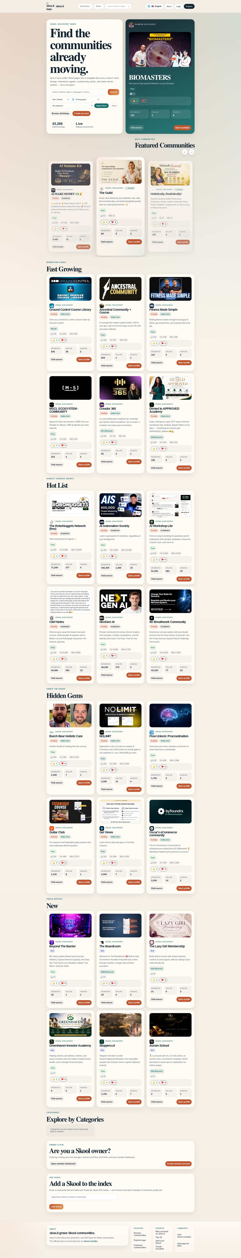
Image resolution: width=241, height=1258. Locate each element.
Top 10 (159, 1237)
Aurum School (159, 1045)
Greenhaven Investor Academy (70, 1045)
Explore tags (140, 1240)
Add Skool (56, 1207)
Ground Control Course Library (70, 309)
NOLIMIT (105, 736)
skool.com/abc (91, 1241)
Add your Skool (160, 1242)
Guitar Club (57, 832)
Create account (81, 113)
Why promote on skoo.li (162, 1232)
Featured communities (140, 1246)
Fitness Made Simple (163, 309)
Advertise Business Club (166, 193)
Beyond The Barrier (62, 946)
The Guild (57, 193)
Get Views (106, 832)
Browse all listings (60, 113)
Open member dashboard (63, 1164)
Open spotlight (182, 128)
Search (113, 92)
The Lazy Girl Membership (167, 946)
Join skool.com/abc (184, 1236)
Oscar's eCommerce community (163, 834)
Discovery (84, 6)
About (169, 6)
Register (189, 6)
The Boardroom (110, 946)
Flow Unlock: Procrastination (168, 736)
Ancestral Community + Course (115, 311)
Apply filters (101, 106)
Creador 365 (107, 408)
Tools (98, 6)
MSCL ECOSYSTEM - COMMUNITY (63, 410)
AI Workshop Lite (161, 526)
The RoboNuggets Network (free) (67, 527)
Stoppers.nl (107, 1045)
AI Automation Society (114, 526)
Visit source (136, 128)
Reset (114, 106)
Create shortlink (160, 1248)
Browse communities (140, 1234)
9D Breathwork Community (167, 622)
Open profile (83, 239)
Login (178, 6)
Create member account (178, 1164)
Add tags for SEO (183, 1245)
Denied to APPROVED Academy (164, 410)
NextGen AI (107, 622)
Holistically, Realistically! (116, 193)
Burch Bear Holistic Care (66, 736)
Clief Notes (56, 622)
